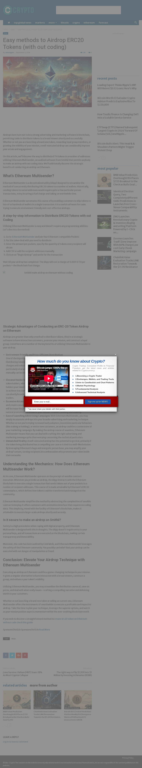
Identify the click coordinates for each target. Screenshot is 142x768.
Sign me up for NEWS (98, 401)
